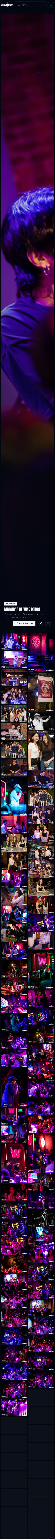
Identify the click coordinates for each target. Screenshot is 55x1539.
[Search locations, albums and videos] (30, 5)
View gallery (26, 623)
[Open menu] (51, 5)
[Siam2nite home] (7, 4)
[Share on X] (48, 623)
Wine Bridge (13, 614)
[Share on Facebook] (41, 623)
